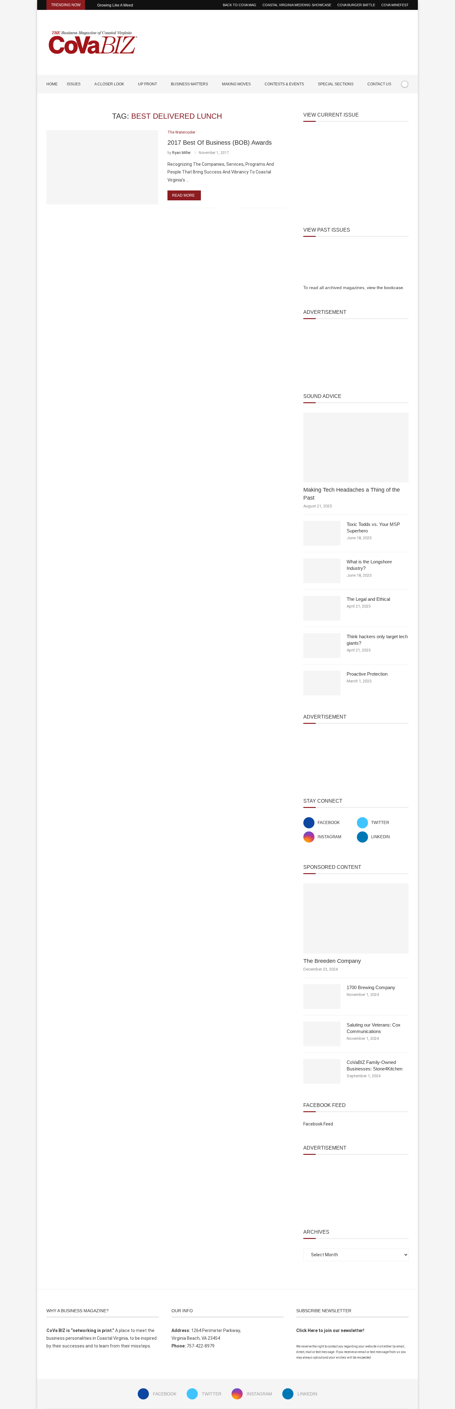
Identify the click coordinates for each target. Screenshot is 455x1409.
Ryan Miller (181, 153)
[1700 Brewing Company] (321, 996)
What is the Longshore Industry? (369, 565)
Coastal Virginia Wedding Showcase (296, 5)
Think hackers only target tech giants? (377, 640)
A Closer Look (109, 84)
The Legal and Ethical (368, 599)
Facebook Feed (318, 1123)
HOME (52, 84)
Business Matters (189, 84)
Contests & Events (284, 84)
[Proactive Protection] (321, 683)
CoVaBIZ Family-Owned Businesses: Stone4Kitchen (374, 1065)
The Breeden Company (332, 961)
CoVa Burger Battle (356, 5)
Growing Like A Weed (115, 5)
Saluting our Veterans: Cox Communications (374, 1028)
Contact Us (379, 84)
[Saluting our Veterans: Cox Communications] (321, 1034)
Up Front (147, 84)
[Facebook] (387, 102)
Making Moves (236, 84)
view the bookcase (385, 287)
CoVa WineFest (395, 5)
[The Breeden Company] (356, 918)
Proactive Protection (367, 674)
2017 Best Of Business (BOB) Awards (219, 142)
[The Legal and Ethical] (321, 608)
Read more (183, 195)
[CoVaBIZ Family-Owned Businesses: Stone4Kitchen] (321, 1071)
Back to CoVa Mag (239, 5)
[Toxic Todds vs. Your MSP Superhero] (321, 533)
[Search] (405, 102)
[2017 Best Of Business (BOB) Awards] (102, 167)
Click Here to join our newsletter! (330, 1330)
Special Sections (335, 84)
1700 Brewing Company (371, 987)
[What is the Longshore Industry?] (321, 570)
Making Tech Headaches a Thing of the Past (351, 494)
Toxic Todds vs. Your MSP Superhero (373, 527)
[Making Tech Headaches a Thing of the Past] (356, 447)
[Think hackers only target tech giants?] (321, 645)
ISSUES (73, 84)
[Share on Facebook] (225, 208)
